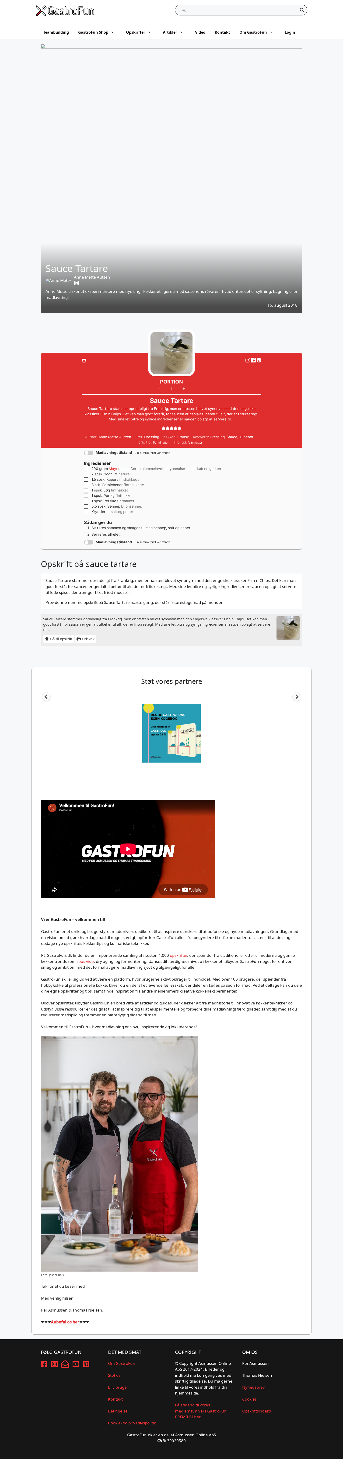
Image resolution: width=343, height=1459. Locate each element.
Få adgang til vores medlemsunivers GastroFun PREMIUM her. (201, 1411)
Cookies (249, 1399)
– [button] (159, 388)
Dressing (217, 437)
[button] (259, 360)
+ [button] (183, 388)
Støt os (114, 1375)
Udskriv (87, 638)
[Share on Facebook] (254, 360)
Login (290, 32)
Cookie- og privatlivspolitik (132, 1423)
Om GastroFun (253, 32)
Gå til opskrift (61, 638)
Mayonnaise (119, 468)
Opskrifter (135, 32)
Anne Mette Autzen (92, 277)
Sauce (232, 437)
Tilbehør (246, 437)
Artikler (170, 32)
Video (200, 32)
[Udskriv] (84, 360)
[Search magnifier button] (302, 10)
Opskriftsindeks (256, 1411)
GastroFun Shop (93, 32)
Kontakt (222, 32)
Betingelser (118, 1411)
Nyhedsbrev (253, 1387)
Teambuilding (56, 32)
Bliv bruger (118, 1387)
